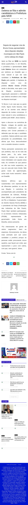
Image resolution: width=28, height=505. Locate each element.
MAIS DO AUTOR (20, 300)
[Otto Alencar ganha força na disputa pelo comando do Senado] (5, 383)
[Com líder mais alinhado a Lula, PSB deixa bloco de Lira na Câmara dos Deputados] (5, 391)
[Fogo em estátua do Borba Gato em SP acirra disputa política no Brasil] (21, 413)
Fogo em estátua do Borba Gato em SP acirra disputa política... (20, 423)
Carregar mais (13, 396)
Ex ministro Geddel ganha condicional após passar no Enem (7, 439)
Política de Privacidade (11, 464)
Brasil (6, 5)
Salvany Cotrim (6, 18)
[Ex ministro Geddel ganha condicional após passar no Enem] (7, 431)
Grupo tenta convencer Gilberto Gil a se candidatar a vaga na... (7, 416)
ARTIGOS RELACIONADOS (8, 300)
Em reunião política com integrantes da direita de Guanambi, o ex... (21, 438)
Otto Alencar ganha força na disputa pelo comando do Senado (17, 384)
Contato (19, 464)
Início (2, 5)
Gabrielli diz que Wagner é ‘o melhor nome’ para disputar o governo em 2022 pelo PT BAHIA (7, 275)
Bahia (3, 307)
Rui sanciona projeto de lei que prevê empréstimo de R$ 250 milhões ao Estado (20, 275)
